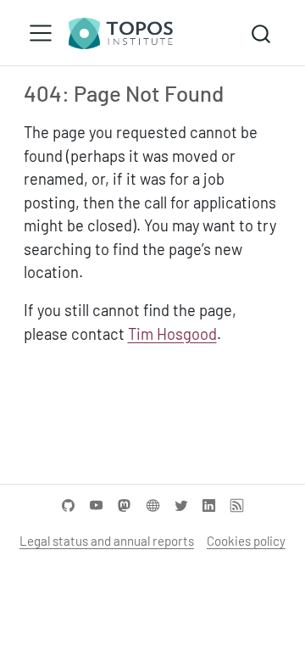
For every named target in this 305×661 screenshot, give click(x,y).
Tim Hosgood (172, 334)
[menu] (40, 33)
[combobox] (262, 32)
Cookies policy (246, 540)
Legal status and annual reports (106, 540)
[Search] (261, 32)
